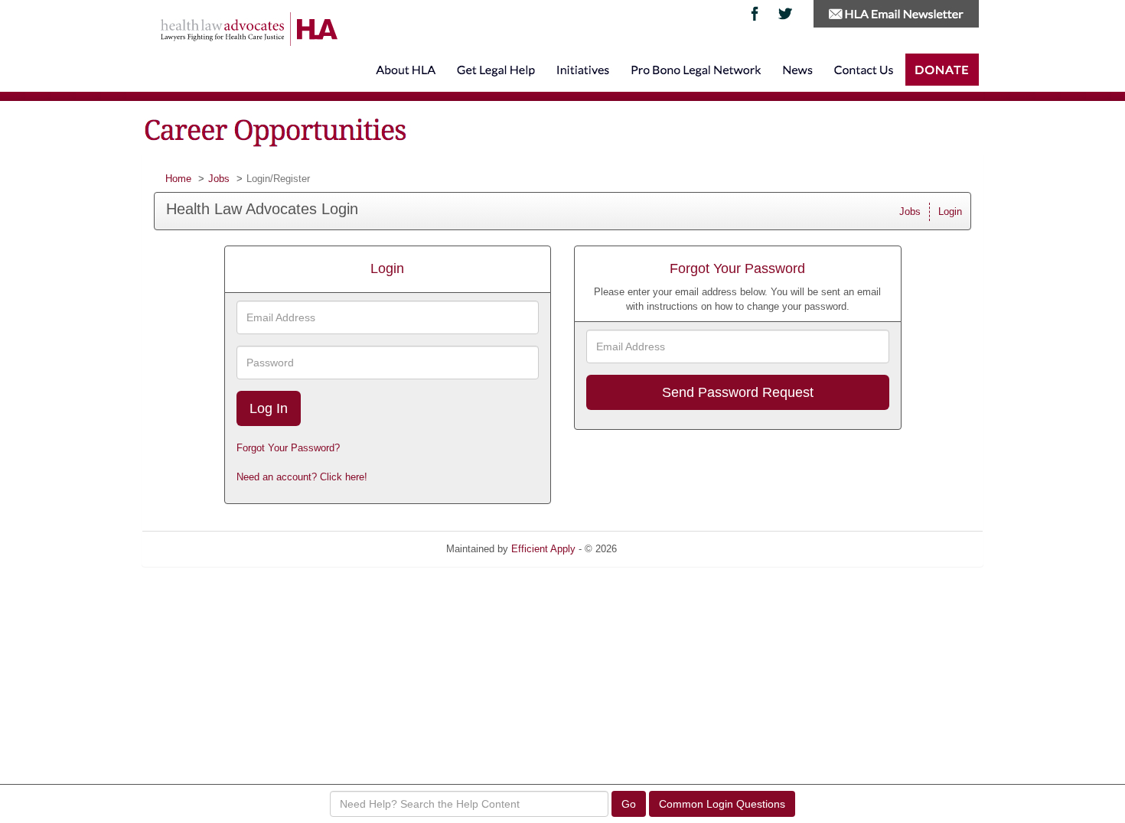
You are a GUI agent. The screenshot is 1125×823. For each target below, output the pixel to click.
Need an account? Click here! (301, 477)
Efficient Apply (543, 549)
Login (950, 211)
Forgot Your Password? (288, 448)
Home (178, 178)
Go (628, 804)
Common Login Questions (722, 804)
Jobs (219, 178)
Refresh (661, 549)
